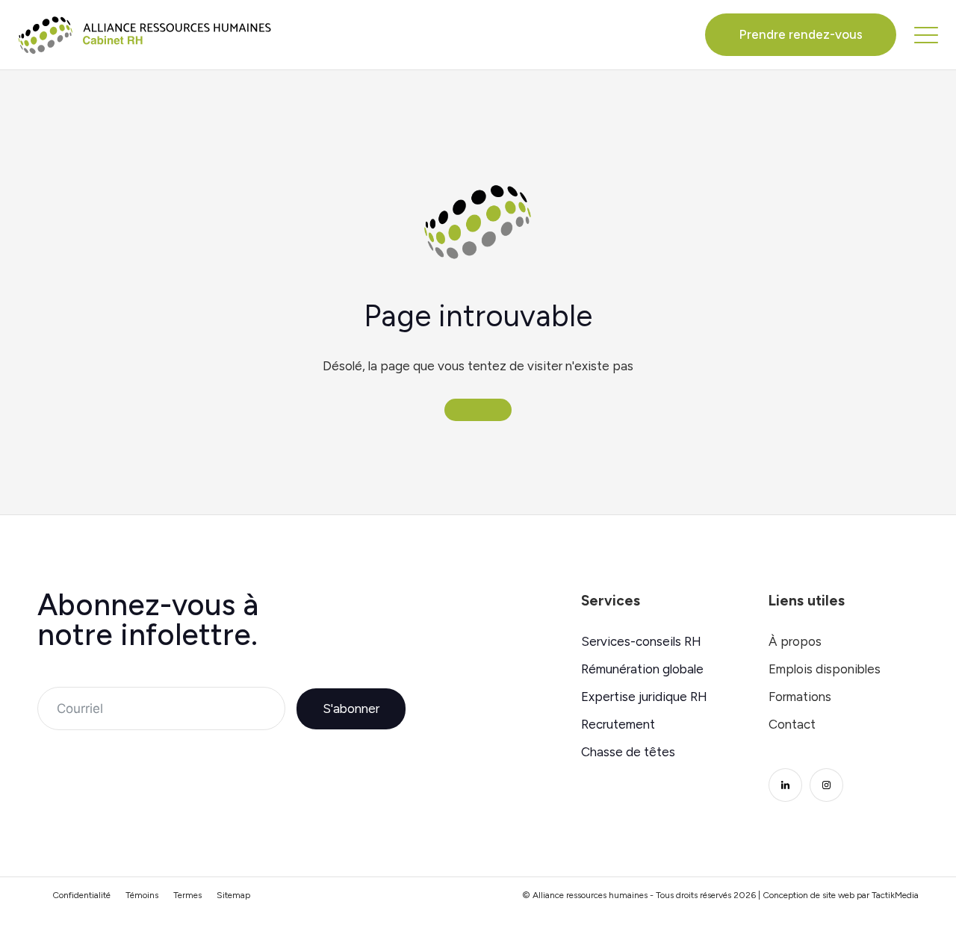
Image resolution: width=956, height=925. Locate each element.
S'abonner (351, 708)
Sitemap (233, 895)
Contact (792, 724)
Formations (800, 697)
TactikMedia (895, 895)
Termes (187, 895)
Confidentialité (81, 895)
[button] (926, 34)
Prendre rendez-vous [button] (801, 34)
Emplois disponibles (825, 669)
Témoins (141, 895)
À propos (795, 641)
